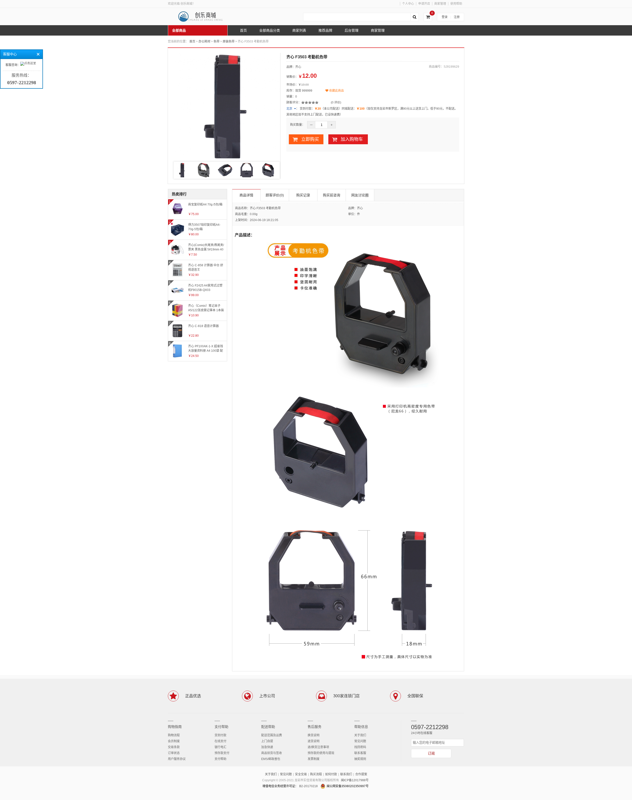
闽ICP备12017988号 (355, 780)
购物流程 (174, 735)
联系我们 (346, 774)
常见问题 (360, 741)
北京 (289, 108)
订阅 (431, 753)
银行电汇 (220, 747)
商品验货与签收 (271, 753)
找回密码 (360, 747)
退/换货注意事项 (318, 747)
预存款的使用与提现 (321, 753)
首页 (192, 41)
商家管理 (440, 3)
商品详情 (246, 195)
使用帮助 (456, 3)
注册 (457, 17)
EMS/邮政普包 (270, 759)
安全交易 (301, 774)
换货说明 (313, 735)
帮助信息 (361, 727)
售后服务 (314, 727)
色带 (216, 41)
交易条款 (174, 747)
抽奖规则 (360, 759)
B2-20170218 (308, 786)
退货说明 (313, 741)
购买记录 (303, 195)
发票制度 (313, 759)
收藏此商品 (336, 90)
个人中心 (408, 3)
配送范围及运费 (271, 735)
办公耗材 (204, 41)
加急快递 (267, 747)
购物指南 (175, 727)
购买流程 (316, 774)
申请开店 (424, 3)
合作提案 (361, 774)
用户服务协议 (177, 759)
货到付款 (220, 735)
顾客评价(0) (275, 195)
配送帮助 (268, 727)
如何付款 (331, 774)
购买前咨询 (331, 195)
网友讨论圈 (360, 195)
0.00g (253, 214)
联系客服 (360, 753)
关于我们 (360, 735)
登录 (445, 17)
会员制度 (174, 741)
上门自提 (267, 741)
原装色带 (229, 41)
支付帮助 (221, 727)
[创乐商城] (205, 16)
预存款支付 (222, 753)
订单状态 (174, 753)
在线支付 (220, 741)
